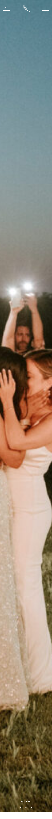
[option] (26, 406)
